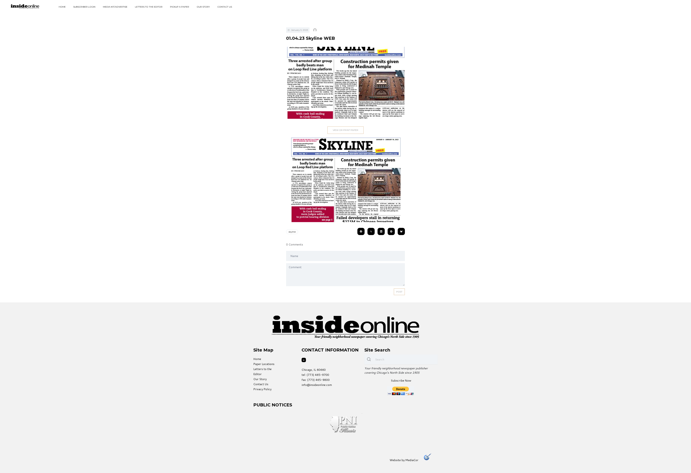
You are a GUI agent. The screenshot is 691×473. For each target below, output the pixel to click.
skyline (292, 231)
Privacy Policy (262, 389)
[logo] (25, 6)
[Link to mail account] (304, 360)
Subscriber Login (84, 6)
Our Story (203, 6)
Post (399, 291)
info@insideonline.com (317, 385)
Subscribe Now (401, 380)
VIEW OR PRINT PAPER (345, 130)
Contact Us (224, 6)
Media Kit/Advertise (115, 6)
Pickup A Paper (179, 6)
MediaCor (411, 460)
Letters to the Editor (148, 6)
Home (62, 6)
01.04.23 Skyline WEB (310, 38)
